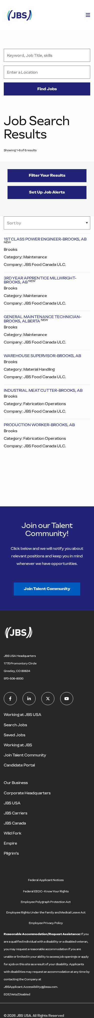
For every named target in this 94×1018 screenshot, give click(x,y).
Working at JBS (18, 745)
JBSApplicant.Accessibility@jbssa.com (30, 987)
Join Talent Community (47, 588)
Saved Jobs (14, 735)
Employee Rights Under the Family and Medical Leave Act (45, 912)
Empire (10, 843)
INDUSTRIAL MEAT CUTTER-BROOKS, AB (43, 390)
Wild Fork (12, 833)
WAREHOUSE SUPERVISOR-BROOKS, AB (42, 355)
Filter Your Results (47, 175)
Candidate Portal (19, 765)
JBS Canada (15, 823)
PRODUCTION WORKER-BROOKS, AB (39, 424)
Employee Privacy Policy (46, 923)
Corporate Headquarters (27, 793)
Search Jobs (15, 724)
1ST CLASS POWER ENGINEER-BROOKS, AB (45, 239)
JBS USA (12, 803)
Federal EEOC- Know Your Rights (46, 891)
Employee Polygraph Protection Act (46, 902)
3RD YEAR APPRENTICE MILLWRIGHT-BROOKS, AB (40, 280)
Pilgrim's (11, 853)
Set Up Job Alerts (47, 192)
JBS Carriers (15, 813)
